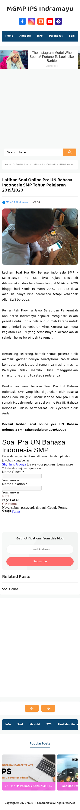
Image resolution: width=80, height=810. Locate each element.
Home (9, 36)
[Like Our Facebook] (22, 21)
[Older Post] (48, 708)
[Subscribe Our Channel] (50, 21)
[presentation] (70, 772)
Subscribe (40, 561)
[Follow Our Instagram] (32, 21)
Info (8, 724)
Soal (20, 724)
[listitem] (28, 772)
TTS (49, 724)
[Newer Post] (32, 708)
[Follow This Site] (41, 21)
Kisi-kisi (34, 724)
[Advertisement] (40, 109)
